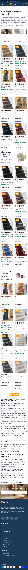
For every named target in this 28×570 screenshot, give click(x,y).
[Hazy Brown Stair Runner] (19, 323)
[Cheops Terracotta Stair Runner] (9, 84)
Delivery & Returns (7, 540)
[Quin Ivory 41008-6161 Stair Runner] (15, 374)
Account (5, 538)
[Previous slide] (1, 1)
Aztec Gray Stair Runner (20, 61)
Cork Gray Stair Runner (6, 350)
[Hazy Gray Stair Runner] (21, 323)
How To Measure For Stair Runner (11, 559)
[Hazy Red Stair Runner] (23, 323)
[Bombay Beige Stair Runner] (4, 374)
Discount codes (6, 531)
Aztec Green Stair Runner (7, 234)
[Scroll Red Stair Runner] (4, 323)
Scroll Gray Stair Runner (6, 325)
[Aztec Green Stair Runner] (9, 59)
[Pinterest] (16, 518)
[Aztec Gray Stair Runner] (15, 59)
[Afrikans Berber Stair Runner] (17, 84)
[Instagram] (7, 518)
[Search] (5, 4)
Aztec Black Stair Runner (7, 182)
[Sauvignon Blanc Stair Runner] (15, 348)
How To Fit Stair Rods (8, 557)
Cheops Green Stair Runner (5, 87)
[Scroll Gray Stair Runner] (2, 323)
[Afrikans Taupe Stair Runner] (15, 206)
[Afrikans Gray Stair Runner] (21, 84)
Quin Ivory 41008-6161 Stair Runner (19, 377)
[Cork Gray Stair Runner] (2, 348)
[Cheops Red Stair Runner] (8, 84)
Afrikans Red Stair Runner (20, 86)
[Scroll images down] (11, 51)
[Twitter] (11, 518)
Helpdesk (5, 546)
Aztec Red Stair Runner (6, 208)
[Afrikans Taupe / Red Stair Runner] (23, 84)
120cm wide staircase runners (11, 451)
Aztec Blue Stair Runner (6, 139)
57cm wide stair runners (19, 450)
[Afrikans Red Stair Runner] (15, 84)
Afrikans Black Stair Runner (5, 299)
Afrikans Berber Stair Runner (19, 113)
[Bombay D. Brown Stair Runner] (6, 374)
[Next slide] (27, 1)
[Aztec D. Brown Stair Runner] (8, 59)
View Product (5, 65)
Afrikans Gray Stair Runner (21, 234)
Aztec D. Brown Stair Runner (19, 182)
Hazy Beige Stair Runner (20, 326)
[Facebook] (3, 518)
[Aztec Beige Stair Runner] (2, 59)
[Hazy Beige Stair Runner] (15, 323)
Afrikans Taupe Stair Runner (19, 209)
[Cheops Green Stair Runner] (2, 84)
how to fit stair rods (12, 482)
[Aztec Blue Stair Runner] (6, 59)
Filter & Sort (7, 41)
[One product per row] (22, 41)
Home (2, 8)
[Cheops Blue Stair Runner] (6, 84)
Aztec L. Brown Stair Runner (6, 113)
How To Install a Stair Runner (9, 555)
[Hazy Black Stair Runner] (17, 323)
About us (5, 526)
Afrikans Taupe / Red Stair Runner (20, 139)
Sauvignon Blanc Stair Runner (20, 351)
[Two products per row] (25, 41)
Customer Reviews (7, 529)
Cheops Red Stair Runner (20, 259)
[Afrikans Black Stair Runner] (19, 84)
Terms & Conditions (7, 542)
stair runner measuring (20, 462)
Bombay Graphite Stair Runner (6, 377)
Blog (4, 527)
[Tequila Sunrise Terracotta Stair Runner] (15, 296)
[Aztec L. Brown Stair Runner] (2, 110)
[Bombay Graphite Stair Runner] (2, 374)
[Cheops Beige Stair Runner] (4, 84)
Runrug (7, 564)
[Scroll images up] (3, 51)
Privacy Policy (21, 495)
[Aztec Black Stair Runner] (4, 59)
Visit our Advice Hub (7, 553)
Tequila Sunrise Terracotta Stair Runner (20, 299)
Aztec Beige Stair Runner (7, 61)
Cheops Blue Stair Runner (7, 259)
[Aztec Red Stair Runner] (2, 206)
